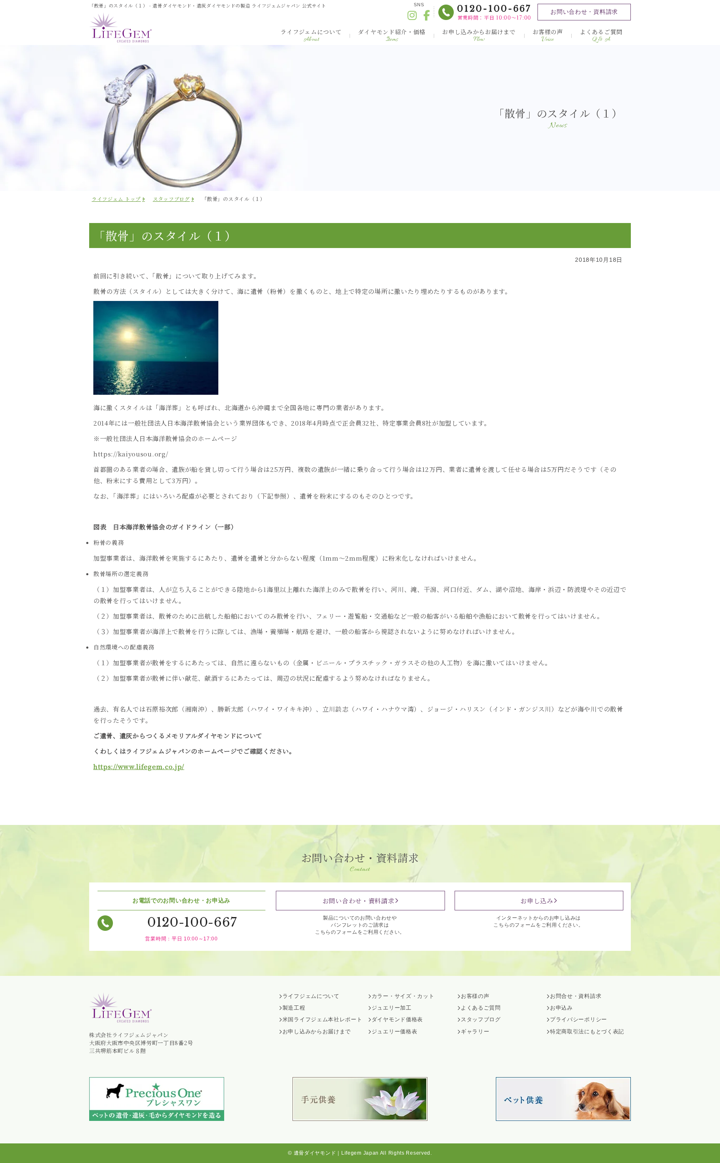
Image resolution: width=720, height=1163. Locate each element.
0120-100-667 (494, 9)
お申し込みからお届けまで (478, 36)
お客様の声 (547, 36)
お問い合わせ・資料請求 (584, 11)
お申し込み (536, 900)
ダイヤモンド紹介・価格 (391, 36)
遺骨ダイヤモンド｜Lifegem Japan (336, 1153)
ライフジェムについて (310, 36)
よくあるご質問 (601, 36)
